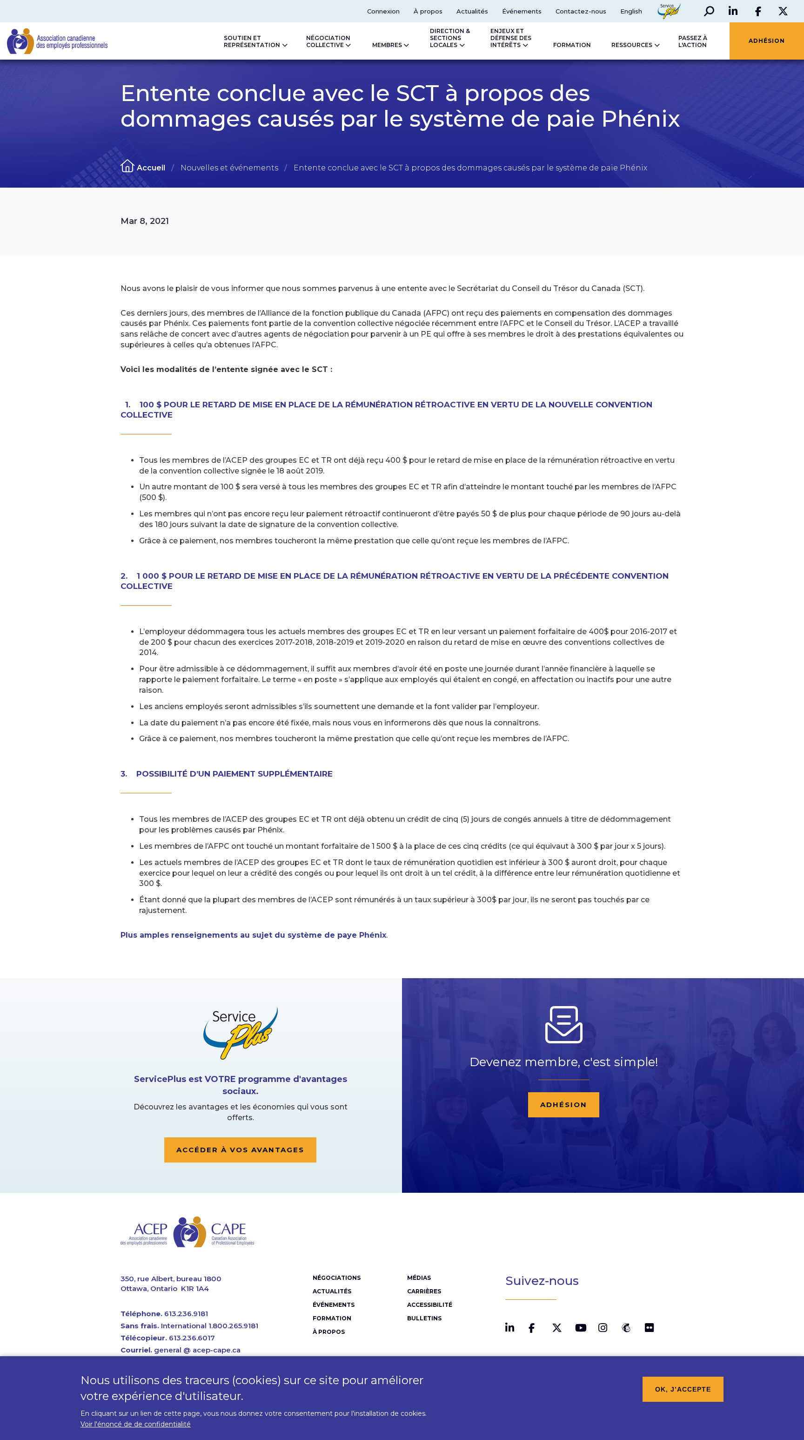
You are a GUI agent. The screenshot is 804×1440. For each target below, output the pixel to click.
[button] (709, 11)
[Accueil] (48, 41)
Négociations (337, 1277)
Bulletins (424, 1318)
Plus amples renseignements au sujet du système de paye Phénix (253, 935)
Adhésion (563, 1104)
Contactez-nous (581, 11)
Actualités (472, 11)
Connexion (383, 11)
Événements (522, 11)
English (631, 11)
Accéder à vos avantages (240, 1149)
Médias (419, 1277)
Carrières (424, 1291)
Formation (332, 1318)
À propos (428, 11)
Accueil (151, 167)
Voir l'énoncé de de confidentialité (135, 1424)
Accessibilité (429, 1304)
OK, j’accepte (683, 1389)
